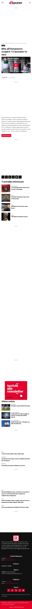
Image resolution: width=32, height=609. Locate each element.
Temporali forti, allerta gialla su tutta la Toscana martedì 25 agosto (20, 415)
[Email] (20, 177)
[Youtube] (23, 590)
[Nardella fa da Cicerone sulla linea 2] (5, 207)
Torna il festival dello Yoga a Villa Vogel (12, 454)
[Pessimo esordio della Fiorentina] (5, 407)
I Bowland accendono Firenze (19, 216)
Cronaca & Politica (15, 412)
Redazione (4, 77)
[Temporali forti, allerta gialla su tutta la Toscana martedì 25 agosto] (5, 415)
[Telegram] (16, 177)
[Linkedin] (9, 177)
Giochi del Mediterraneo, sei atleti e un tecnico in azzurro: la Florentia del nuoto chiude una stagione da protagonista (15, 493)
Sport (2, 490)
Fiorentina (13, 404)
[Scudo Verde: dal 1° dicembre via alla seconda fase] (5, 423)
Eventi (2, 452)
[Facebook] (2, 177)
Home (2, 43)
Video (6, 43)
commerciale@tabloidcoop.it (11, 583)
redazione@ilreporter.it (9, 560)
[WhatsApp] (13, 177)
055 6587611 (9, 558)
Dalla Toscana (14, 186)
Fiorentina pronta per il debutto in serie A (13, 465)
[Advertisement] (16, 25)
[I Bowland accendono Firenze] (5, 217)
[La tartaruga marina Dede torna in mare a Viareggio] (5, 188)
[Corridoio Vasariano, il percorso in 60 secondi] (5, 198)
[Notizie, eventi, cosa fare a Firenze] (15, 3)
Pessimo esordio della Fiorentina (20, 406)
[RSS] (16, 590)
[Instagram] (12, 590)
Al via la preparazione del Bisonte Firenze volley (15, 507)
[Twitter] (6, 177)
